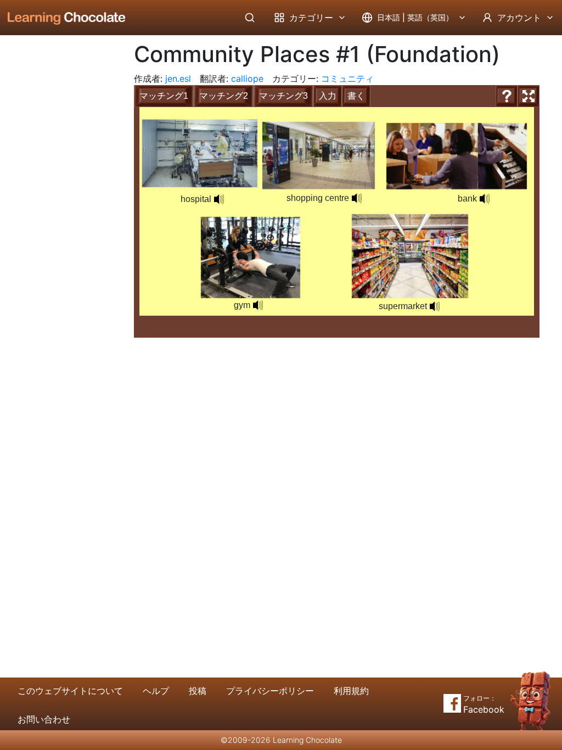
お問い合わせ (44, 719)
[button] (356, 198)
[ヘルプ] (507, 96)
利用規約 (351, 690)
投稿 (197, 690)
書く (356, 95)
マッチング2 (223, 95)
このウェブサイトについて (70, 690)
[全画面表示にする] (528, 96)
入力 (327, 95)
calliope (247, 78)
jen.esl (178, 78)
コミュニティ (347, 78)
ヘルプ (156, 690)
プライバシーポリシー (270, 690)
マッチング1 (163, 95)
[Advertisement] (58, 217)
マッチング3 (283, 95)
